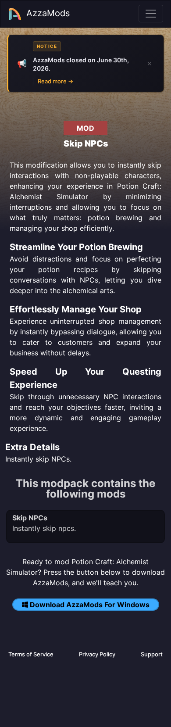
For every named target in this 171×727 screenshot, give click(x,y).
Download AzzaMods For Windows (90, 604)
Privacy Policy (97, 654)
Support (152, 654)
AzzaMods (48, 13)
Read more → (55, 81)
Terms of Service (30, 654)
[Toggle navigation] (151, 13)
